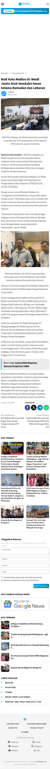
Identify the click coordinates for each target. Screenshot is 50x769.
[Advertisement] (25, 40)
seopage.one (41, 761)
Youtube (15, 750)
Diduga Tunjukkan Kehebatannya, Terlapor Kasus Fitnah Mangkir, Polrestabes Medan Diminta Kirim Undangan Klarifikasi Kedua (12, 462)
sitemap (24, 732)
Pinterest (14, 746)
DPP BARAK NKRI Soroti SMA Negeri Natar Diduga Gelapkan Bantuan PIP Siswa (12, 421)
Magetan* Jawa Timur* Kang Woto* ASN (23, 702)
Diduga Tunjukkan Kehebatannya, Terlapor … (27, 625)
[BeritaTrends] (25, 3)
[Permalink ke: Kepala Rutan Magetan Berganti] (12, 511)
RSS (38, 750)
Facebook (14, 742)
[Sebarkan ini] (27, 407)
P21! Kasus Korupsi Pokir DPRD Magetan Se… (29, 657)
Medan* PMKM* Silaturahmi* (18, 697)
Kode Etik (12, 728)
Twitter (38, 742)
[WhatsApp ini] (46, 407)
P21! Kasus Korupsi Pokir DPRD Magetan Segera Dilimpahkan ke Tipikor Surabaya (37, 492)
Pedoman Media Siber (36, 724)
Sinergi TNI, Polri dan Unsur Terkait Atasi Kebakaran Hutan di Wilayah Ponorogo (36, 524)
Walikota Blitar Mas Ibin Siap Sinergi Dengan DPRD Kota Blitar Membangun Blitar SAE (37, 421)
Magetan (9, 683)
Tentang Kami (13, 724)
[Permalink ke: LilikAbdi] (4, 93)
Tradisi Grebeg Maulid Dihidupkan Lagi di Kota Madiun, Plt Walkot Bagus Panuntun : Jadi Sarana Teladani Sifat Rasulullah (37, 462)
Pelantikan (10, 687)
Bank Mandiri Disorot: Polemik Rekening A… (30, 646)
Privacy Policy (36, 728)
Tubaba (8, 692)
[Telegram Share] (40, 407)
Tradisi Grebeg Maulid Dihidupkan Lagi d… (29, 635)
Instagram (38, 746)
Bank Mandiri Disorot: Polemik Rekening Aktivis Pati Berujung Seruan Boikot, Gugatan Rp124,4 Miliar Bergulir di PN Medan (12, 494)
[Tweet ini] (34, 407)
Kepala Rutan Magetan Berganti (26, 667)
